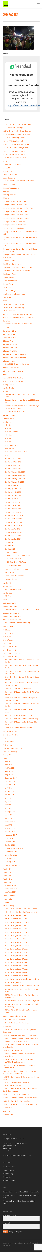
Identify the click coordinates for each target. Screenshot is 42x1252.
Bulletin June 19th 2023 (13, 505)
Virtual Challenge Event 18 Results (17, 942)
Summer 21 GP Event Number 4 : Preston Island (20, 710)
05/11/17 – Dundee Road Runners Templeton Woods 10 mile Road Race (19, 1072)
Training (5, 758)
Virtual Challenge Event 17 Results (17, 939)
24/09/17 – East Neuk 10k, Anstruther (16, 1101)
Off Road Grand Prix (10, 606)
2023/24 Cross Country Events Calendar (17, 131)
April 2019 (8, 761)
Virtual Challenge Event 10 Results (17, 915)
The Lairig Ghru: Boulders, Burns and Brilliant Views (19, 1202)
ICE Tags (8, 596)
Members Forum (9, 415)
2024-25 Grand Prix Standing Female (16, 144)
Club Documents (9, 260)
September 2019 (11, 855)
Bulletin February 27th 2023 (15, 479)
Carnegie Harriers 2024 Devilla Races (16, 211)
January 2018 (9, 791)
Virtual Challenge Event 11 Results (17, 919)
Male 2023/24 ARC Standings (13, 378)
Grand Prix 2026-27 (12, 327)
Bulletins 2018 (10, 542)
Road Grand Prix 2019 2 (11, 653)
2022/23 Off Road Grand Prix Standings (17, 124)
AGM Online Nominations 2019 (16, 452)
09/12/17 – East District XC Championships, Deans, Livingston (21, 1078)
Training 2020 (7, 872)
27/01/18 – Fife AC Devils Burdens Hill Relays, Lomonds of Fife (19, 1066)
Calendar (6, 198)
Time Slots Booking (10, 752)
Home (5, 374)
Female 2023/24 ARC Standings (14, 304)
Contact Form (8, 284)
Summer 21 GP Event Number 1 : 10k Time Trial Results (22, 693)
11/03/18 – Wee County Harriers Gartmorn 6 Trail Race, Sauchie (20, 1045)
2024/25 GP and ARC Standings (14, 151)
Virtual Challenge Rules (13, 982)
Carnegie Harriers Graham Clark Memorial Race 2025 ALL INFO (20, 250)
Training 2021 (7, 876)
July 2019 (8, 801)
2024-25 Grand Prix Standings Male (15, 148)
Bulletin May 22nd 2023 (13, 532)
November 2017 (11, 835)
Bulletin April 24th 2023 (13, 465)
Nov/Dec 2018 (10, 828)
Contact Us (7, 287)
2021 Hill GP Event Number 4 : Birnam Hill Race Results (22, 678)
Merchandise (9, 572)
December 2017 (10, 778)
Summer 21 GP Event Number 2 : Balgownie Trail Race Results (21, 699)
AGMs (7, 455)
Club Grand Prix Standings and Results (16, 271)
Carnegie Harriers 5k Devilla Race (15, 221)
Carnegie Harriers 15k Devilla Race (15, 201)
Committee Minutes (10, 281)
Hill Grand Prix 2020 (10, 351)
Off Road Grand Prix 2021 (12, 616)
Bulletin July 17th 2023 (13, 492)
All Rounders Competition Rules (18, 555)
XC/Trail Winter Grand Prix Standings (16, 1023)
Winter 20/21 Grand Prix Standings (15, 1016)
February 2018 (10, 781)
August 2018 (9, 771)
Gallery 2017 (7, 1108)
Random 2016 (8, 1114)
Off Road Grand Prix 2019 (12, 613)
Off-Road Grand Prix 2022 (12, 620)
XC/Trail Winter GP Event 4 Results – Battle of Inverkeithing (21, 1005)
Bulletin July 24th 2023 (13, 495)
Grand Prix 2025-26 (9, 338)
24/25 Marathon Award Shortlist (14, 158)
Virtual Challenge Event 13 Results (17, 925)
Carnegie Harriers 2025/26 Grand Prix (18, 324)
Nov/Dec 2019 (10, 832)
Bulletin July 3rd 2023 (12, 499)
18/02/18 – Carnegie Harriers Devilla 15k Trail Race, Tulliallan (19, 1055)
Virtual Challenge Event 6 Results (16, 966)
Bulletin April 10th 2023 (13, 458)
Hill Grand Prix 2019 (10, 348)
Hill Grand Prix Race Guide (12, 368)
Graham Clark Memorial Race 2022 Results (18, 317)
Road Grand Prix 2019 (10, 650)
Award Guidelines (9, 178)
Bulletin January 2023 (12, 485)
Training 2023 (7, 882)
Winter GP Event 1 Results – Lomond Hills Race (22, 986)
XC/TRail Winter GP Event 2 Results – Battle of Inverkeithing (21, 996)
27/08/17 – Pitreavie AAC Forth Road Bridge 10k (20, 1104)
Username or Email (9, 1215)
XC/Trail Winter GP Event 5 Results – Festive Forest (21, 1011)
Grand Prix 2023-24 (9, 331)
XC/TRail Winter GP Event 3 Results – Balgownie (22, 1001)
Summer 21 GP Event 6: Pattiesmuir (18, 689)
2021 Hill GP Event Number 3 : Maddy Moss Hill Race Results (22, 672)
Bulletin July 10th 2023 (13, 489)
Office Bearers (8, 626)
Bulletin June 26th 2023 (13, 509)
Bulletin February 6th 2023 (14, 482)
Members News (8, 419)
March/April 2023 (11, 889)
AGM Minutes (10, 448)
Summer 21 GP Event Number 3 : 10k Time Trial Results (22, 705)
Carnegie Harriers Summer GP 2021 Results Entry (20, 395)
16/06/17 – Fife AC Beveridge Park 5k (16, 1094)
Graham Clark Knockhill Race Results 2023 (18, 314)
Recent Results (8, 640)
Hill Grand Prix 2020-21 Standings (15, 354)
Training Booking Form (13, 865)
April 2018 (8, 765)
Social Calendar (8, 741)
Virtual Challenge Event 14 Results (17, 929)
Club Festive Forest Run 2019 (15, 412)
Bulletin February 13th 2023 (15, 472)
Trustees (6, 902)
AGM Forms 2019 (11, 445)
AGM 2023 (8, 428)
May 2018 (8, 825)
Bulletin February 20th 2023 (15, 475)
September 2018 (11, 852)
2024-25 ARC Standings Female (14, 138)
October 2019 (10, 845)
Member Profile (8, 388)
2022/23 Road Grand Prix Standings (17, 623)
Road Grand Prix (8, 643)
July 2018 (8, 798)
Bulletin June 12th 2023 (13, 502)
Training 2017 (10, 858)
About (5, 161)
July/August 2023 (11, 885)
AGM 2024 (8, 435)
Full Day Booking (9, 311)
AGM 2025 (8, 438)
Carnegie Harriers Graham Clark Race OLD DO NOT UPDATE (19, 256)
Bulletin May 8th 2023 (13, 539)
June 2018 (8, 805)
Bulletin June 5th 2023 (13, 512)
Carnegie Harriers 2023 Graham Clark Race (18, 208)
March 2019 (9, 818)
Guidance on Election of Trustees (17, 569)
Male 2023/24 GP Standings (13, 381)
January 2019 (9, 795)
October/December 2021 (14, 848)
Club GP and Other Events (12, 264)
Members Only (8, 422)
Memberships (7, 583)
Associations (7, 171)
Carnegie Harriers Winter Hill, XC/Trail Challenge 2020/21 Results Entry (22, 407)
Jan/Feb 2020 (9, 788)
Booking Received (9, 195)
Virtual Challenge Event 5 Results (16, 962)
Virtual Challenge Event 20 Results (17, 952)
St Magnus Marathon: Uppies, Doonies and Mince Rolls (21, 1196)
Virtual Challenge (9, 906)
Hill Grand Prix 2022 (10, 361)
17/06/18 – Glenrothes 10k (12, 1050)
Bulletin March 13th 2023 (14, 515)
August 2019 (9, 775)
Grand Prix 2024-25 (9, 334)
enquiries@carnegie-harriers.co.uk (19, 1155)
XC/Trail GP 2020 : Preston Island (14, 1019)
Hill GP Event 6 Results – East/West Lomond (21, 912)
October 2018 (10, 842)
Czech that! (7, 297)
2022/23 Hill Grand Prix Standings (17, 364)
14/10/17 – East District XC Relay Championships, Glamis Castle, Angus (20, 1089)
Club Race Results (9, 277)
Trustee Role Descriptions (14, 576)
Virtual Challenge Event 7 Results (16, 969)
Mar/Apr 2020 (10, 811)
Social (5, 738)
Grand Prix (6, 321)
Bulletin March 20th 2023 (14, 519)
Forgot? (12, 1232)
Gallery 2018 (7, 1111)
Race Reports (7, 636)
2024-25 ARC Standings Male (13, 141)
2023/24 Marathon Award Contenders (16, 134)
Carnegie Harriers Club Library (13, 228)
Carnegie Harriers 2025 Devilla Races (16, 215)
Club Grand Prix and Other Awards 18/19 (17, 267)
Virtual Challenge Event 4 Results (16, 959)
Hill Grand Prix (8, 341)
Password (6, 1223)
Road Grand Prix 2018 (10, 647)
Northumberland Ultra (10, 603)
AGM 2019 (8, 425)
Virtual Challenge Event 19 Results (17, 945)
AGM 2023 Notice (11, 432)
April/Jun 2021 (10, 768)
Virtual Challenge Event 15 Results (17, 932)
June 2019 (8, 808)
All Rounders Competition (12, 164)
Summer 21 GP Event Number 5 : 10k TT (19, 715)
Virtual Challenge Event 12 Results (17, 922)
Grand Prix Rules (11, 552)
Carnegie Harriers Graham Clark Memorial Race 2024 (20, 238)
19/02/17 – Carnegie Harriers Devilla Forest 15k (20, 1098)
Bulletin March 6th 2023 (13, 525)
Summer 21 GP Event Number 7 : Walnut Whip (21, 718)
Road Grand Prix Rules (15, 565)
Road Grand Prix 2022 (10, 731)
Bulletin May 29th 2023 (13, 536)
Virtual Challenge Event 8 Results (16, 972)
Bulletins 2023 (10, 549)
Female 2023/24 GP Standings (13, 307)
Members (6, 391)
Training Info (7, 899)
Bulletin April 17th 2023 (13, 462)
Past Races (7, 630)
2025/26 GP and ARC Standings (14, 154)
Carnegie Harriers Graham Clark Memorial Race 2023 (20, 232)
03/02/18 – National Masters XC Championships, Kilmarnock (20, 1030)
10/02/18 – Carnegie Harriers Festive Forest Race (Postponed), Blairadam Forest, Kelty (20, 1040)
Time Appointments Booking (13, 748)
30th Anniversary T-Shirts (14, 589)
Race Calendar (8, 633)
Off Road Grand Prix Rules (16, 562)
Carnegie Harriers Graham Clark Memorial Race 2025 (20, 244)
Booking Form (8, 191)
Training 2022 (7, 879)
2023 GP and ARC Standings (13, 128)
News (5, 600)
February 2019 (10, 785)
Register (19, 1232)
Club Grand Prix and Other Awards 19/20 (19, 181)
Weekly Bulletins (11, 579)
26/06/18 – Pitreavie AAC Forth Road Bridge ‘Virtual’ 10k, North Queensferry (18, 1060)
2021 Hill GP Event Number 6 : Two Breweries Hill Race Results (21, 684)
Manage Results (8, 384)
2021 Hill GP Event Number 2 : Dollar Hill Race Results (21, 666)
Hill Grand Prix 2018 (10, 344)
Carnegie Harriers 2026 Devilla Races (16, 218)
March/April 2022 (11, 821)
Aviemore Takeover (10, 174)
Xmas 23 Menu (8, 1026)
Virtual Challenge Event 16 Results (17, 935)
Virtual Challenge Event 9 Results (16, 976)
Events (5, 301)
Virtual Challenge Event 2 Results (16, 949)
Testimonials (7, 745)
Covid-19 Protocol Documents (14, 294)
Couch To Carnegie (9, 291)
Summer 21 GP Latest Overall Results (18, 728)
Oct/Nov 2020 (10, 838)
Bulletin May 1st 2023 (12, 529)
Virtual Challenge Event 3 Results (16, 956)
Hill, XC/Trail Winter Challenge (13, 371)
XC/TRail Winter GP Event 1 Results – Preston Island (21, 990)
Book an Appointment (11, 188)
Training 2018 (10, 862)
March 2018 (9, 815)
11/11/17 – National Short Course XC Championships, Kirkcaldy (16, 1084)
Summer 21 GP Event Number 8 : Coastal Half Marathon (21, 723)
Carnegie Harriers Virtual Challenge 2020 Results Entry (22, 401)
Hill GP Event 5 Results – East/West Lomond (21, 909)
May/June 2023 (10, 892)
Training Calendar (9, 896)
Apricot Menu (7, 168)
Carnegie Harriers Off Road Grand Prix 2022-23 (22, 609)
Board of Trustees (9, 185)
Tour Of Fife (7, 755)
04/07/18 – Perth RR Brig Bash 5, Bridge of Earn (20, 1035)
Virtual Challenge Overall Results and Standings (22, 979)
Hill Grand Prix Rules (14, 559)
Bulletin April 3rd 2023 (13, 468)
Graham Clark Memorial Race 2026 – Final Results (21, 1192)
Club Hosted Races (9, 274)
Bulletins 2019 (10, 546)
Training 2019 (7, 869)
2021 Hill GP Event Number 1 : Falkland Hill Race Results (22, 661)
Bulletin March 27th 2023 (14, 522)
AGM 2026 (8, 442)
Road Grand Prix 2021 (10, 657)
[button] (38, 4)
